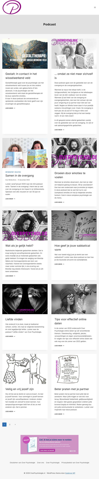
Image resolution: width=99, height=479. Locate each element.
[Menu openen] (95, 7)
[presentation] (25, 54)
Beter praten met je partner (72, 389)
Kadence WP (70, 473)
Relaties (18, 172)
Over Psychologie (52, 463)
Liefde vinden (14, 319)
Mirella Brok (12, 180)
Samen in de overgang (19, 175)
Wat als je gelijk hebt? (19, 245)
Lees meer (10, 108)
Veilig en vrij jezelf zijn (19, 389)
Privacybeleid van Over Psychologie (75, 463)
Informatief (9, 172)
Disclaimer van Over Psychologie (22, 463)
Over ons (40, 463)
